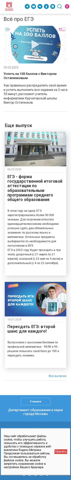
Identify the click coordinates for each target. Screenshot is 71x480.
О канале (35, 401)
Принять (61, 451)
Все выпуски (57, 376)
